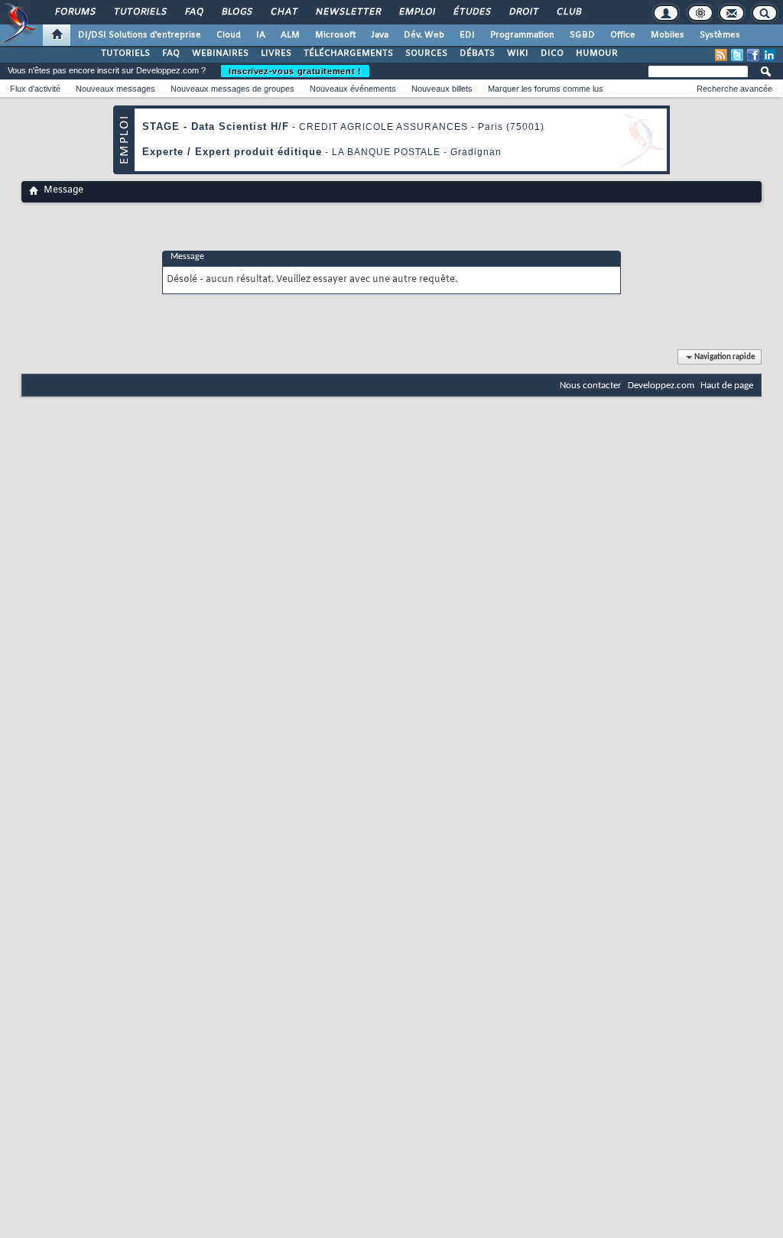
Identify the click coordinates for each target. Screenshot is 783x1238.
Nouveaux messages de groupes (232, 88)
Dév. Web (424, 35)
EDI (467, 35)
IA (260, 35)
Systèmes (720, 35)
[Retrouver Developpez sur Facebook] (753, 55)
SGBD (582, 35)
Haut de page (726, 386)
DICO (552, 53)
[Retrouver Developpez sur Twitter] (737, 55)
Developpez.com (661, 386)
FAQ (193, 12)
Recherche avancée (734, 88)
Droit (523, 12)
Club (568, 12)
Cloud (228, 35)
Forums (74, 12)
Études (471, 12)
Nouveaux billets (442, 88)
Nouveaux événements (353, 88)
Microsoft (335, 35)
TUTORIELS (125, 53)
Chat (283, 12)
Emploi (416, 12)
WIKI (517, 53)
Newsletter (348, 12)
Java (379, 35)
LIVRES (276, 53)
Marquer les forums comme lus (545, 88)
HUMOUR (597, 53)
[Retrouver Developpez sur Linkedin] (769, 55)
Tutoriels (139, 12)
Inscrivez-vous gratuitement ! (295, 71)
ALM (290, 35)
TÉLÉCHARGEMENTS (348, 53)
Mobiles (667, 35)
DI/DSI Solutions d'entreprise (139, 35)
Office (622, 35)
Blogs (236, 12)
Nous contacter (591, 386)
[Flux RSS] (721, 55)
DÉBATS (477, 53)
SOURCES (426, 53)
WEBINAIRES (220, 53)
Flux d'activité (35, 88)
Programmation (522, 35)
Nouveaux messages (115, 88)
